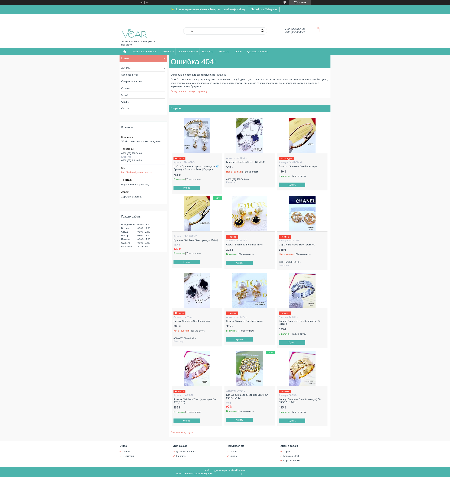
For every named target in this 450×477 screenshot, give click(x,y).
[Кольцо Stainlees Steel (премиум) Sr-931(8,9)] (302, 290)
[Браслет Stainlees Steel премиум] (302, 135)
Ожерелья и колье (131, 81)
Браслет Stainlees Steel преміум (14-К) (195, 240)
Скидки (125, 101)
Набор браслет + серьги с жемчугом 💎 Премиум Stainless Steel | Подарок (196, 168)
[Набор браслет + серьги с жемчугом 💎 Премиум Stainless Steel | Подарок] (197, 135)
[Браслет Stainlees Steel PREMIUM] (249, 135)
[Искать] (262, 30)
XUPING (166, 51)
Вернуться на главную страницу (189, 91)
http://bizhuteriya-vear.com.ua (136, 172)
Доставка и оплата (257, 51)
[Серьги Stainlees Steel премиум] (249, 213)
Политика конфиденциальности (258, 473)
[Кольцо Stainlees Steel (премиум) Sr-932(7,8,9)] (197, 368)
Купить (186, 188)
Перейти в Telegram (264, 9)
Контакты (224, 51)
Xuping (286, 451)
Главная (127, 451)
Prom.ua (240, 470)
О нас (238, 51)
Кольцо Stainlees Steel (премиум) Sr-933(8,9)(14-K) (300, 401)
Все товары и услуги (182, 432)
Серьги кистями (291, 460)
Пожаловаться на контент (228, 473)
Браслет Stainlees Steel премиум (298, 166)
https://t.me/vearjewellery (135, 184)
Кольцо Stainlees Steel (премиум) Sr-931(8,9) (300, 323)
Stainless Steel (186, 51)
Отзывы (125, 88)
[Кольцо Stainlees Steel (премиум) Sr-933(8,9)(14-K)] (302, 368)
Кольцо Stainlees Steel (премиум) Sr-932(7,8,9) (194, 401)
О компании (129, 456)
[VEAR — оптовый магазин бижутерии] (134, 27)
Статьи (125, 108)
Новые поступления (144, 51)
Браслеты (207, 51)
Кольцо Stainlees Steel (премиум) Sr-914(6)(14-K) (247, 396)
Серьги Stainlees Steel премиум (244, 244)
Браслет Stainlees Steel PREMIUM (245, 162)
